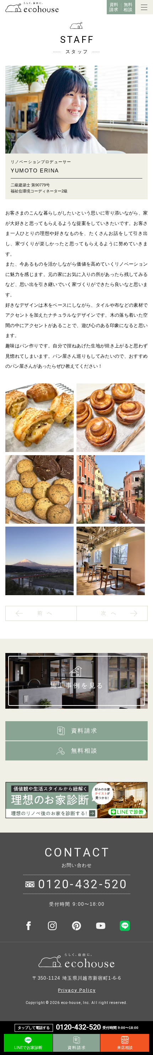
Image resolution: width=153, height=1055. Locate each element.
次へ (111, 613)
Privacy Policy (77, 990)
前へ (47, 613)
